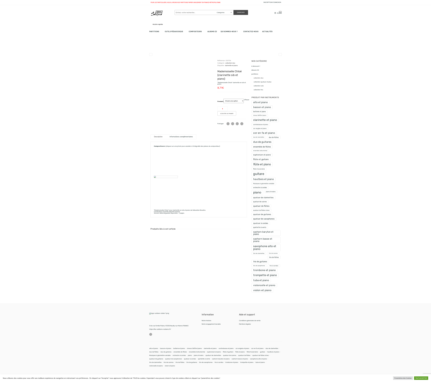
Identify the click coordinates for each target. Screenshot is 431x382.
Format (220, 101)
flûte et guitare (261, 159)
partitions (161, 47)
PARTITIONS (154, 32)
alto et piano (260, 102)
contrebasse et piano (260, 124)
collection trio (258, 90)
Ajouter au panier (226, 113)
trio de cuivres (273, 253)
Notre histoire (206, 320)
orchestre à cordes (260, 188)
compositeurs (195, 32)
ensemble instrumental (260, 150)
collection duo (173, 47)
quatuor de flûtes (261, 206)
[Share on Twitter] (228, 123)
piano (257, 192)
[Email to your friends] (237, 123)
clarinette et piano (231, 65)
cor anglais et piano (260, 128)
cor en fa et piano (264, 132)
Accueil (151, 47)
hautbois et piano (263, 179)
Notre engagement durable (211, 324)
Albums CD (212, 32)
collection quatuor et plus (262, 82)
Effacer (246, 100)
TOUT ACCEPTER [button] (421, 378)
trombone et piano (264, 270)
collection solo (259, 86)
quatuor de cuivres (260, 202)
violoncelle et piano (264, 285)
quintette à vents (259, 227)
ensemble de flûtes (262, 147)
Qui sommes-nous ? (229, 32)
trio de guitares (260, 261)
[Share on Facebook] (232, 123)
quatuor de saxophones (264, 219)
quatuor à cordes (260, 223)
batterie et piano (259, 112)
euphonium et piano (262, 155)
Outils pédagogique (174, 32)
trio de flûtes (274, 257)
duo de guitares (262, 141)
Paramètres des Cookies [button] (403, 378)
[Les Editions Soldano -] (160, 13)
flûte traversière (259, 169)
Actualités (267, 32)
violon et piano (262, 290)
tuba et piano (261, 280)
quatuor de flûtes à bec (261, 210)
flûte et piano (262, 164)
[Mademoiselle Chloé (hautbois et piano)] (150, 54)
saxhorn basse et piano (262, 240)
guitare (258, 174)
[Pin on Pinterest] (241, 123)
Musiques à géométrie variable (263, 183)
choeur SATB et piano (259, 115)
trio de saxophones (259, 265)
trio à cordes (274, 266)
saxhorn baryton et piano (263, 233)
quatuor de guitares (262, 214)
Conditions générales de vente (250, 320)
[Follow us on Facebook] (150, 334)
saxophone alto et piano (264, 247)
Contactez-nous (250, 32)
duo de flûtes (274, 137)
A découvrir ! (255, 66)
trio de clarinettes (258, 253)
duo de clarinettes (258, 137)
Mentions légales (245, 324)
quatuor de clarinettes (263, 197)
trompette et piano (265, 275)
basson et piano (262, 107)
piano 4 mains (271, 191)
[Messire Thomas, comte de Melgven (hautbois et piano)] (280, 54)
